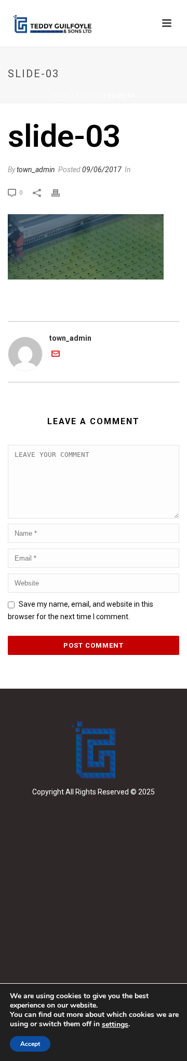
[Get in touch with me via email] (55, 355)
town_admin (36, 169)
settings (115, 1024)
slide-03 (88, 96)
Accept (30, 1044)
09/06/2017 (102, 169)
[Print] (60, 192)
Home (61, 96)
